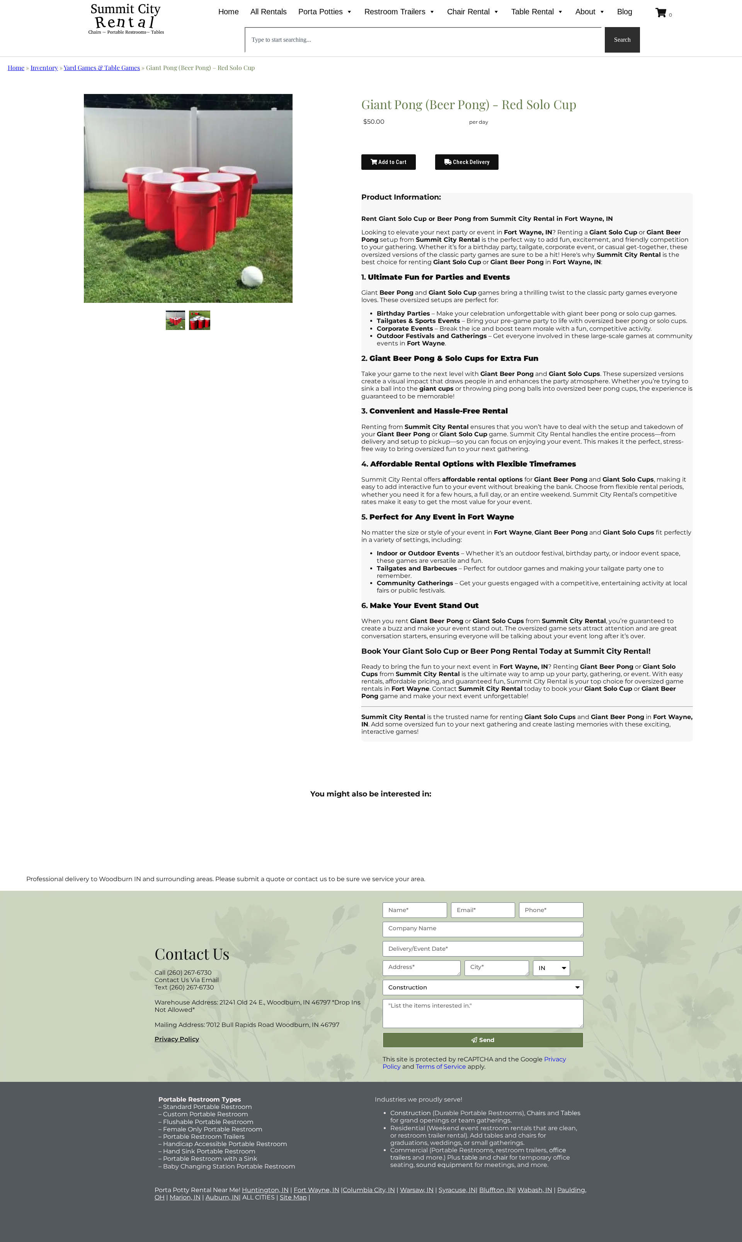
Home (228, 11)
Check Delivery (470, 162)
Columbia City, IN (369, 1190)
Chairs (536, 1113)
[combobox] (423, 40)
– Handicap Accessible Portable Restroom (222, 1144)
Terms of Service (441, 1066)
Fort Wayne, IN (316, 1190)
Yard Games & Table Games (102, 67)
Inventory (44, 67)
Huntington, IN (265, 1190)
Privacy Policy (177, 1039)
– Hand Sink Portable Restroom (206, 1151)
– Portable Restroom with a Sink (207, 1158)
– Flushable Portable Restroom (206, 1122)
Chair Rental (468, 11)
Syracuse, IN (457, 1190)
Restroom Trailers (394, 11)
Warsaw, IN (417, 1190)
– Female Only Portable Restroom (210, 1129)
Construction (410, 1113)
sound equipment (444, 1165)
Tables (570, 1113)
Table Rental (532, 11)
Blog (624, 11)
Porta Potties (320, 11)
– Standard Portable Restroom (205, 1106)
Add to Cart (392, 162)
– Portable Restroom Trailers (201, 1136)
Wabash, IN (534, 1190)
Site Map (293, 1197)
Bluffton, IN (496, 1190)
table (469, 1157)
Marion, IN (185, 1197)
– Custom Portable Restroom (203, 1114)
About (585, 11)
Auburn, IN (222, 1197)
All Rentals (268, 11)
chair (500, 1157)
